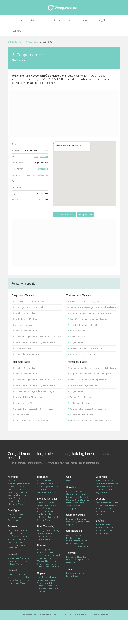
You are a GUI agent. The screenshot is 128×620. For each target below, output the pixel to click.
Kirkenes (11, 564)
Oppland (41, 573)
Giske (46, 506)
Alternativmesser (63, 20)
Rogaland (71, 487)
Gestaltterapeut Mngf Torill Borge (29, 319)
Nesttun (40, 487)
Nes (9, 495)
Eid (78, 519)
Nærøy (48, 536)
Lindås (40, 492)
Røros (76, 544)
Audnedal (100, 481)
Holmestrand (105, 503)
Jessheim (19, 489)
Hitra (84, 535)
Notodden (81, 557)
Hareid (49, 508)
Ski (18, 501)
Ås (9, 481)
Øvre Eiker (12, 548)
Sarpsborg (107, 533)
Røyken (22, 542)
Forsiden (17, 20)
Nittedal (25, 495)
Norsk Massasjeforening (37, 175)
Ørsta (47, 520)
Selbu (81, 544)
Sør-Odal (19, 580)
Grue (18, 574)
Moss (104, 530)
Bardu (46, 552)
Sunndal (48, 514)
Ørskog (40, 520)
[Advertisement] (64, 113)
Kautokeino (22, 561)
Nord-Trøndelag (45, 526)
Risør (19, 517)
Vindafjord (71, 508)
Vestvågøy (54, 567)
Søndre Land (51, 586)
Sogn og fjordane (75, 514)
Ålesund (40, 503)
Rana (54, 561)
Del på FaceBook (66, 214)
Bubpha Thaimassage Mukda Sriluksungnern (90, 313)
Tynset (16, 583)
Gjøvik (48, 577)
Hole (20, 533)
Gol (27, 530)
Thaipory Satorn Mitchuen (80, 397)
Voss (56, 492)
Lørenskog (12, 492)
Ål (9, 530)
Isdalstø (40, 489)
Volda (56, 517)
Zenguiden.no (14, 42)
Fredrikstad (101, 527)
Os (45, 492)
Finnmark (13, 554)
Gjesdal (69, 494)
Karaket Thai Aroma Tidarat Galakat (86, 348)
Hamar (24, 574)
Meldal (69, 538)
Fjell (57, 487)
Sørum (24, 501)
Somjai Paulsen (76, 342)
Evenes (40, 555)
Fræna (40, 506)
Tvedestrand (13, 520)
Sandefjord (107, 508)
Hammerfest (17, 558)
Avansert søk (37, 20)
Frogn (21, 487)
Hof (97, 503)
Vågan (46, 567)
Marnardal (108, 489)
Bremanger (71, 519)
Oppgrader (87, 214)
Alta (9, 558)
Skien (68, 563)
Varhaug (78, 506)
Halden (110, 527)
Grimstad (20, 514)
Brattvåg (41, 508)
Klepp (76, 497)
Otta (51, 583)
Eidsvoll (11, 487)
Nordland (42, 545)
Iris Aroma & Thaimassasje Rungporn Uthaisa (90, 420)
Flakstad (56, 555)
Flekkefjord (100, 484)
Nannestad (23, 492)
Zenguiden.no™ (69, 614)
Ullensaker (12, 504)
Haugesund (83, 494)
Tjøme (112, 511)
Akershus (13, 476)
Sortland (54, 564)
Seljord (80, 560)
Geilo (22, 530)
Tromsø (76, 576)
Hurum (25, 533)
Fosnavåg (49, 503)
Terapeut (27, 42)
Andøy (40, 552)
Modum (21, 539)
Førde (83, 519)
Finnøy (79, 491)
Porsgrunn (71, 560)
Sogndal (70, 525)
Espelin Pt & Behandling (25, 313)
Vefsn (39, 567)
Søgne (98, 492)
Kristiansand (112, 484)
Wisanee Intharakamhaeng (81, 415)
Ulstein (50, 517)
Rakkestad (112, 530)
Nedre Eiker (13, 542)
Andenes (51, 549)
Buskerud (13, 526)
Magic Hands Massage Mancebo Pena (32, 420)
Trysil (10, 583)
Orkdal (69, 544)
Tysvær (69, 506)
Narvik (48, 561)
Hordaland (42, 476)
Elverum (11, 574)
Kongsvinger (13, 577)
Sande (98, 508)
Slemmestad (13, 545)
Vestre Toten (53, 589)
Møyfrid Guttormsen (23, 325)
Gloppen (70, 522)
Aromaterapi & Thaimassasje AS (29, 301)
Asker (13, 481)
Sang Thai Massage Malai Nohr (83, 325)
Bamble (69, 557)
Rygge (98, 533)
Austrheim (41, 484)
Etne (53, 487)
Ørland (86, 546)
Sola (77, 500)
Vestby (21, 504)
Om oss (85, 20)
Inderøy (40, 533)
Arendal (11, 514)
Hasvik (27, 558)
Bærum (26, 484)
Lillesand (12, 517)
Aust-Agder (14, 510)
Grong (56, 530)
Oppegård (12, 498)
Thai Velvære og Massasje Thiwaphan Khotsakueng (37, 336)
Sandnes (70, 500)
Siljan (86, 560)
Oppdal (84, 541)
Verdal (48, 539)
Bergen (50, 484)
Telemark (71, 552)
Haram (53, 506)
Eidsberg (106, 525)
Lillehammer (42, 580)
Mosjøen (40, 561)
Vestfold (100, 498)
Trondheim (77, 546)
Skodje (40, 514)
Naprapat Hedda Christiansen (28, 397)
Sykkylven (41, 517)
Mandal (99, 489)
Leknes (40, 558)
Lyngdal (109, 487)
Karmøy (69, 497)
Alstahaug (42, 549)
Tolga (26, 580)
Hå (75, 494)
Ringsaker (24, 577)
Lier (29, 536)
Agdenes (70, 535)
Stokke (99, 511)
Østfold (100, 520)
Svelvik (106, 511)
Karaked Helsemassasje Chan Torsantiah (88, 409)
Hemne (78, 535)
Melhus (76, 538)
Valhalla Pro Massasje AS (26, 331)
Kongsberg (22, 536)
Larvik (105, 506)
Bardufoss (71, 573)
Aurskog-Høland (15, 484)
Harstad (80, 573)
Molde (52, 511)
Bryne (81, 503)
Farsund (109, 481)
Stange (11, 580)
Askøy (39, 481)
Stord (50, 492)
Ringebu (40, 586)
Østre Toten (42, 592)
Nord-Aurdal (42, 583)
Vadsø (19, 564)
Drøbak (11, 489)
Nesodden (16, 495)
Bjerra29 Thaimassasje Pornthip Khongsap (88, 319)
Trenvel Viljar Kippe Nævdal (26, 354)
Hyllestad (79, 522)
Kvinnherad (50, 489)
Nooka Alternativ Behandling (82, 354)
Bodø (52, 552)
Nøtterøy (112, 506)
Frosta (50, 530)
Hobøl (98, 530)
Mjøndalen (12, 539)
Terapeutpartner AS (23, 403)
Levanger (48, 533)
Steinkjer (56, 536)
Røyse (22, 545)
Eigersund (70, 491)
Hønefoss (12, 536)
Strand (69, 503)
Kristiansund (43, 511)
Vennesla (106, 492)
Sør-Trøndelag (74, 530)
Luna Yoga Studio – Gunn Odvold (29, 307)
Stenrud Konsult (21, 415)
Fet (16, 487)
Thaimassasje (41, 169)
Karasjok (12, 561)
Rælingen (22, 498)
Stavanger (84, 500)
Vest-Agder (102, 476)
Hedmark (13, 570)
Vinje (74, 563)
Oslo (36, 42)
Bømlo (47, 487)
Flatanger (41, 530)
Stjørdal (40, 539)
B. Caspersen (36, 75)
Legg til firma (105, 20)
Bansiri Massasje (77, 336)
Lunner (52, 580)
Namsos (41, 536)
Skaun (69, 546)
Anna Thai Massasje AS (80, 331)
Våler (22, 583)
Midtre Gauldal (73, 541)
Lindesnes (100, 487)
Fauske (47, 555)
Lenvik (69, 576)
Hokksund (12, 533)
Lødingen (48, 558)
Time (76, 503)
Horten (115, 503)
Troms (69, 569)
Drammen (15, 530)
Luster (87, 522)
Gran (54, 577)
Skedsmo (12, 501)
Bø (75, 557)
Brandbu (41, 577)
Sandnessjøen (43, 564)
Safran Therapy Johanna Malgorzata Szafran (35, 342)
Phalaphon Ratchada (79, 403)
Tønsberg (100, 514)
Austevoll (47, 481)
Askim (98, 525)
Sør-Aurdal (42, 589)
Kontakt (16, 30)
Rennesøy (84, 497)
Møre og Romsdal (47, 498)
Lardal (99, 506)
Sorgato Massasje (22, 348)
